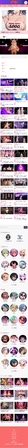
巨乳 (6, 119)
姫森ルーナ (22, 88)
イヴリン (3, 202)
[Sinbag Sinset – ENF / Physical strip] (15, 160)
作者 (3, 5)
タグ (26, 5)
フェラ (7, 134)
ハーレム (21, 118)
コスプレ (3, 147)
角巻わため (21, 89)
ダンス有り (17, 91)
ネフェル (21, 188)
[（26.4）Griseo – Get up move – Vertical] (15, 202)
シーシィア (18, 188)
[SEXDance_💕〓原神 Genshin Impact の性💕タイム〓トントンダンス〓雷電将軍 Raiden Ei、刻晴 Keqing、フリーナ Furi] (7, 160)
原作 (20, 5)
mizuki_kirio (12, 68)
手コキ (10, 162)
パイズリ (11, 161)
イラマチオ (4, 132)
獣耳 (11, 91)
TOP (14, 430)
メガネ (10, 134)
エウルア (3, 217)
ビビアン (7, 202)
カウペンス (4, 145)
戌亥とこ (3, 88)
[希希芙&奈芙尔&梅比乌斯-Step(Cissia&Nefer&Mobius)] (15, 188)
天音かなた (18, 88)
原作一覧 (14, 438)
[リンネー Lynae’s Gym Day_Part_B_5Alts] (15, 217)
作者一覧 (14, 434)
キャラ (9, 5)
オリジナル (18, 145)
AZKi (16, 117)
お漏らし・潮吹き (5, 90)
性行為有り (23, 119)
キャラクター (14, 436)
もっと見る (14, 284)
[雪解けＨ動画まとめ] (15, 174)
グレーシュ (18, 202)
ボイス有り (19, 162)
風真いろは (20, 117)
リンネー (17, 217)
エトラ (3, 103)
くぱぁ (3, 104)
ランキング (14, 432)
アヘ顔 (16, 132)
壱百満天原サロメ (5, 117)
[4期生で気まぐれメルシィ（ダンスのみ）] (15, 88)
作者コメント (4, 57)
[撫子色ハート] (15, 145)
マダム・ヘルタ (18, 131)
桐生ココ (17, 89)
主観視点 (18, 119)
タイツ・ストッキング (22, 132)
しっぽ (10, 90)
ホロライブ (22, 91)
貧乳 (23, 147)
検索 (26, 227)
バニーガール (8, 118)
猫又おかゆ (18, 174)
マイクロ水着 (7, 91)
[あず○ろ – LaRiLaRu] (15, 117)
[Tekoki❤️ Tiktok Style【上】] (7, 188)
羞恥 (4, 105)
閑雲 (2, 131)
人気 (15, 5)
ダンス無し (17, 118)
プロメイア (4, 174)
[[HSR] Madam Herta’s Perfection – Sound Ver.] (15, 131)
